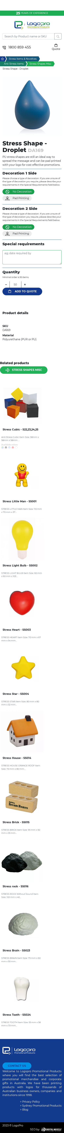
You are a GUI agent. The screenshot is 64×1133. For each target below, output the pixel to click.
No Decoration (22, 191)
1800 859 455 (19, 47)
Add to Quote (26, 291)
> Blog (24, 1109)
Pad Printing (21, 198)
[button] (32, 106)
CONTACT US (17, 1065)
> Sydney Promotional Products (41, 1105)
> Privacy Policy (30, 1101)
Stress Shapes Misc (27, 369)
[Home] (32, 27)
